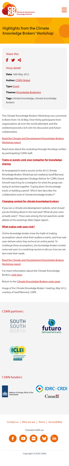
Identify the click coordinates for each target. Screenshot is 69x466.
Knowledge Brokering (28, 92)
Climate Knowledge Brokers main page (38, 281)
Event (16, 86)
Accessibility (55, 422)
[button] (63, 9)
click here (16, 274)
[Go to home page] (23, 10)
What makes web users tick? (18, 226)
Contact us (13, 422)
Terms (42, 422)
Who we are (28, 422)
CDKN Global (23, 80)
